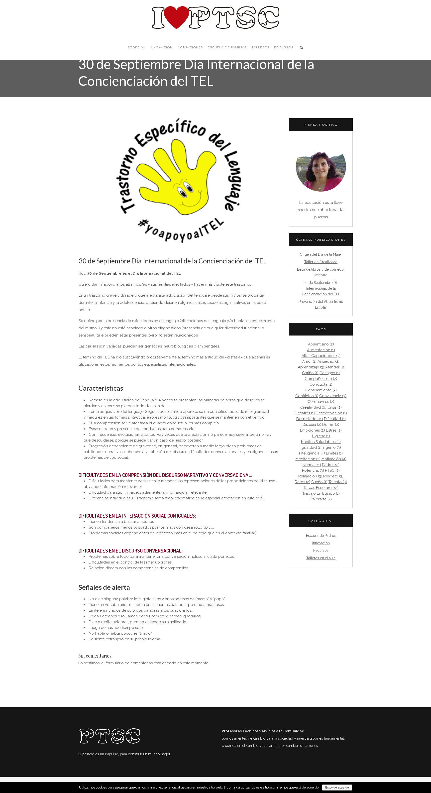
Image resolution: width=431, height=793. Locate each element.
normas (312, 465)
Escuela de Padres (321, 536)
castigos (330, 373)
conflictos (306, 396)
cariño (310, 373)
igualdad (311, 448)
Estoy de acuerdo (337, 787)
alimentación (321, 350)
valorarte (321, 499)
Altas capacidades (321, 356)
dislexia (312, 425)
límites (334, 453)
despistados (309, 419)
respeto (333, 476)
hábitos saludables (321, 442)
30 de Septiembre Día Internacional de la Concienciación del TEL (321, 288)
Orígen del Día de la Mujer (321, 254)
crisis (334, 407)
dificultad (335, 419)
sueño (319, 482)
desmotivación (331, 413)
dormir (330, 425)
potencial (313, 470)
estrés (334, 430)
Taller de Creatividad (320, 262)
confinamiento (321, 390)
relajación (310, 476)
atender (334, 367)
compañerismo (321, 379)
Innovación (321, 543)
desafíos (305, 413)
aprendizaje (311, 367)
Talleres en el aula (320, 558)
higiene (321, 436)
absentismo (321, 344)
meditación (308, 459)
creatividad (313, 407)
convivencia (332, 396)
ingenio (332, 448)
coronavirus (321, 402)
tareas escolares (321, 488)
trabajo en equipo (321, 493)
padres (330, 465)
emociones (312, 430)
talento (337, 482)
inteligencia (312, 453)
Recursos (320, 551)
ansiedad (328, 361)
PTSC (332, 470)
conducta (321, 384)
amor (309, 361)
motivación (334, 459)
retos (302, 482)
